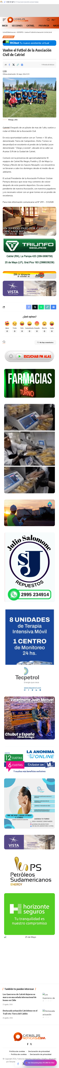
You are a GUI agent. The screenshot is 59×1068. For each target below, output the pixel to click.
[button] (5, 20)
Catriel (6, 127)
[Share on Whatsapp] (41, 307)
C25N (5, 71)
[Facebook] (27, 1044)
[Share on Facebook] (9, 65)
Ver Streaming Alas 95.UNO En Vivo (41, 1063)
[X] (31, 1044)
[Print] (22, 65)
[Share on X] (14, 65)
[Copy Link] (18, 65)
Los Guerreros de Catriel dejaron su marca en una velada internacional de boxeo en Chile (19, 997)
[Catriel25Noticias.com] (17, 20)
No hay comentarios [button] (47, 342)
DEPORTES (8, 37)
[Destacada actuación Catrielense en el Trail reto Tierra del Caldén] (49, 1013)
